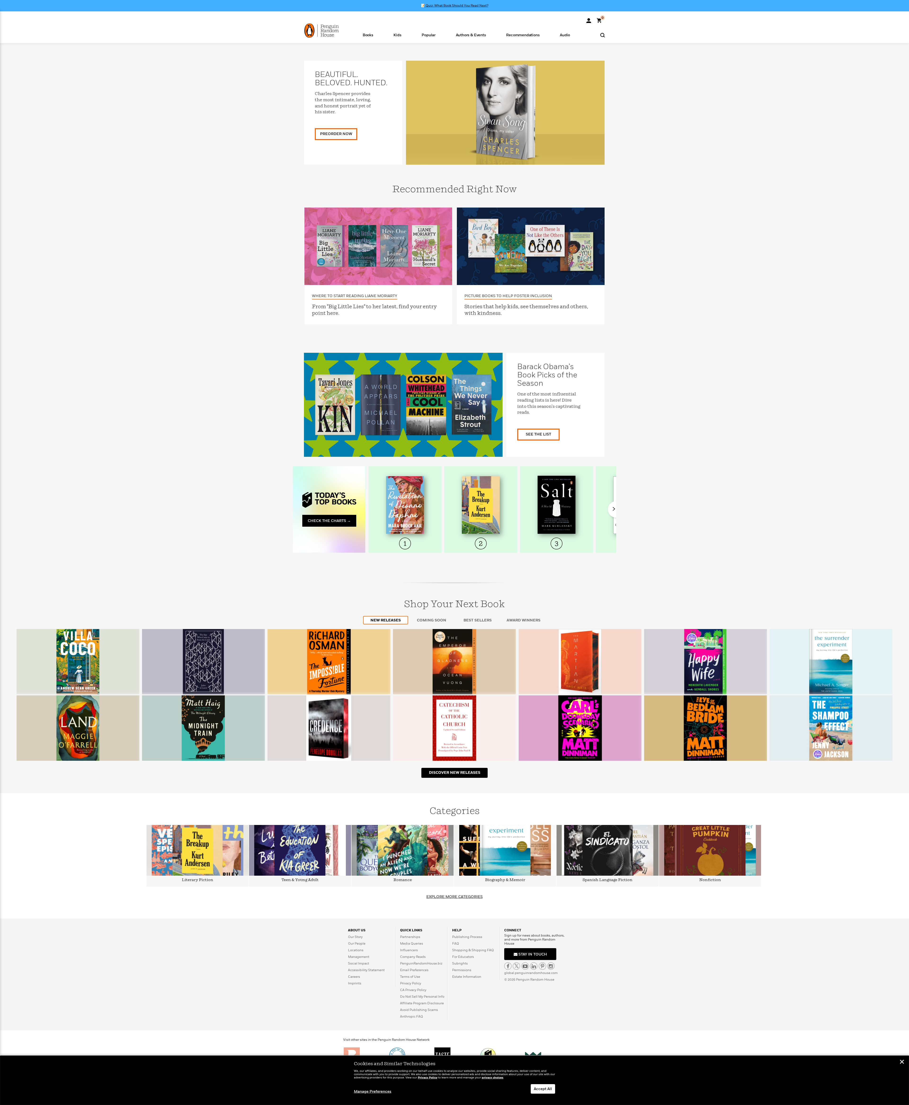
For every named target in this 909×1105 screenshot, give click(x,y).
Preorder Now (336, 133)
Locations (355, 950)
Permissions (461, 970)
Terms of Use (410, 976)
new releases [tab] (385, 620)
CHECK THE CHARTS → (329, 520)
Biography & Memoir (505, 880)
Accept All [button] (543, 1088)
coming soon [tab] (431, 620)
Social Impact (358, 963)
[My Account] (588, 19)
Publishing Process (467, 937)
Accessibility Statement (366, 970)
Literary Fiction (197, 880)
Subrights (460, 963)
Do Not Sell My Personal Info (422, 996)
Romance (402, 880)
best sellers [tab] (477, 620)
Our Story (355, 937)
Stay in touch (532, 954)
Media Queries (411, 943)
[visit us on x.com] (516, 966)
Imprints (354, 983)
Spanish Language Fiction (608, 880)
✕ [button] (902, 1062)
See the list (538, 434)
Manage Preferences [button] (372, 1091)
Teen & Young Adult (300, 880)
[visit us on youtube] (525, 966)
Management (358, 957)
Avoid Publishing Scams (419, 1010)
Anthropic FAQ (411, 1016)
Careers (354, 976)
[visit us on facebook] (508, 966)
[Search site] (602, 35)
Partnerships (410, 937)
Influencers (409, 950)
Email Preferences (414, 970)
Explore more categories (454, 896)
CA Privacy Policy (413, 990)
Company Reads (413, 957)
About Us (356, 930)
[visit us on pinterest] (542, 966)
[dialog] (454, 1080)
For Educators (463, 957)
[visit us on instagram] (551, 966)
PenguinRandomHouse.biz (421, 963)
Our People (356, 943)
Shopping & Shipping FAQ (473, 950)
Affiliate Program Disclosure (422, 1003)
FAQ (455, 943)
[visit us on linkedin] (533, 966)
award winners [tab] (523, 620)
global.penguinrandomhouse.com (531, 973)
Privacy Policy (410, 983)
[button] (367, 35)
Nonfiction (710, 880)
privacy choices (492, 1078)
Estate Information (466, 976)
